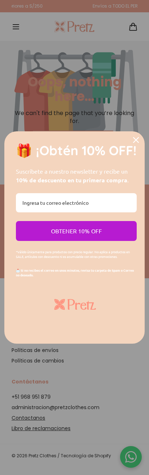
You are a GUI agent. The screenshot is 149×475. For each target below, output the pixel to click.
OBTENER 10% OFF (76, 230)
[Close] (136, 140)
